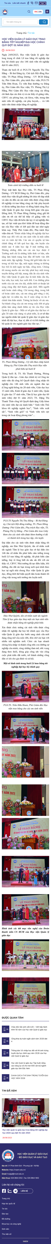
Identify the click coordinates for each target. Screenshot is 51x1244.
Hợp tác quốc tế (8, 1204)
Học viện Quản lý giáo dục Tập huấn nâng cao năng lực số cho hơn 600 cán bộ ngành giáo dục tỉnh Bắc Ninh (28, 1066)
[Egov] (42, 3)
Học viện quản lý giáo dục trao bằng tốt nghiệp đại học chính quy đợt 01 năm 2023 (25, 1131)
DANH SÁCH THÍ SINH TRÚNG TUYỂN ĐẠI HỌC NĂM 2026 (29, 1076)
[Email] (36, 3)
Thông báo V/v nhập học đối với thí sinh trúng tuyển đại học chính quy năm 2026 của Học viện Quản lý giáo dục (29, 1053)
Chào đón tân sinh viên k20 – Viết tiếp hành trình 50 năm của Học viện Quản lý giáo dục (29, 1028)
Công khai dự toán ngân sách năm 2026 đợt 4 (29, 1040)
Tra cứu (7, 3)
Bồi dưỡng (6, 1219)
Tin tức (5, 1209)
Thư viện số (6, 1234)
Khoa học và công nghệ (11, 1224)
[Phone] (32, 3)
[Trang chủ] (5, 12)
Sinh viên (5, 1229)
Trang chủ (21, 32)
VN (35, 12)
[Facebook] (28, 3)
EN (40, 12)
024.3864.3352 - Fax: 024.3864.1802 (25, 1178)
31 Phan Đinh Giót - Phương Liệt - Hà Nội (23, 1166)
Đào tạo (5, 1214)
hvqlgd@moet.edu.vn (15, 1174)
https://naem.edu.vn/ (17, 1170)
